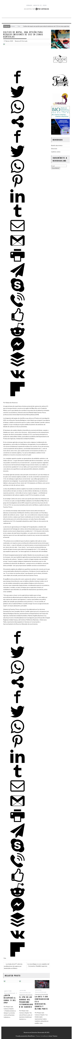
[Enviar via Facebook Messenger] (17, 351)
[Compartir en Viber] (17, 306)
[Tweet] (17, 98)
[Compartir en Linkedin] (17, 202)
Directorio (54, 148)
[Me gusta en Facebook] (17, 321)
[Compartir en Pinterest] (17, 187)
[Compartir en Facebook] (17, 83)
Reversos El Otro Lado (21, 41)
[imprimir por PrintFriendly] (17, 262)
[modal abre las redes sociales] (17, 128)
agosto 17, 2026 (7, 991)
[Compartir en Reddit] (17, 336)
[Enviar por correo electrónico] (17, 232)
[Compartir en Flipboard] (17, 396)
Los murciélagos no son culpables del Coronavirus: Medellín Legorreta (38, 965)
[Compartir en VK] (17, 381)
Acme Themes (53, 1036)
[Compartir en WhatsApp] (17, 113)
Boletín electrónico (56, 145)
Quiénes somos (55, 152)
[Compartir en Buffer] (17, 366)
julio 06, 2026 (38, 990)
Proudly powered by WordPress (25, 1036)
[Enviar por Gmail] (17, 247)
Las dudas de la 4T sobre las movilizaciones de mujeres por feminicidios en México (13, 966)
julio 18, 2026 (23, 990)
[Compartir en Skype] (17, 291)
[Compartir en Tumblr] (17, 217)
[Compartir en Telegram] (17, 277)
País (5, 958)
